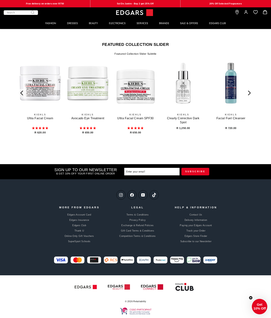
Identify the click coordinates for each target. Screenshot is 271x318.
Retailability (139, 301)
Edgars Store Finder (196, 236)
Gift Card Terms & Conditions (137, 230)
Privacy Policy (137, 220)
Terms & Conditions (137, 214)
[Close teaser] (251, 298)
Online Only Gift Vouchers (79, 236)
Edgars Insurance (79, 220)
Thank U (79, 230)
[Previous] (22, 93)
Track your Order (196, 230)
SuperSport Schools (79, 241)
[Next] (249, 93)
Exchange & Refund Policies (137, 225)
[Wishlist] (255, 12)
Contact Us (196, 214)
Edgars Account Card (79, 214)
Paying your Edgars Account (196, 225)
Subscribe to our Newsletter (195, 241)
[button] (40, 128)
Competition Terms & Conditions (137, 236)
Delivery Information (196, 220)
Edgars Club (79, 225)
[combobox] (21, 12)
